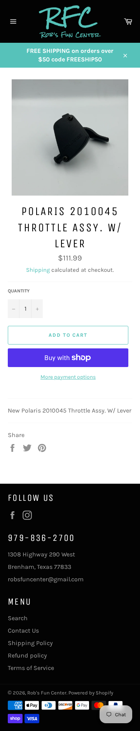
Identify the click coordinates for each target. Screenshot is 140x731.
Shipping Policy (30, 643)
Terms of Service (31, 668)
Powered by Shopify (90, 693)
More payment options (68, 377)
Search (18, 618)
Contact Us (23, 630)
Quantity (19, 291)
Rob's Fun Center (46, 693)
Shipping (38, 269)
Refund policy (27, 655)
